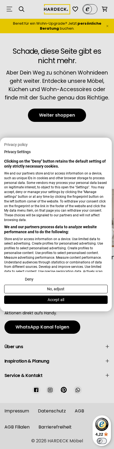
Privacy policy (16, 144)
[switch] (102, 441)
